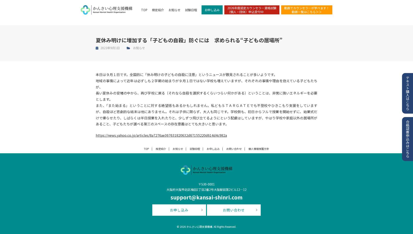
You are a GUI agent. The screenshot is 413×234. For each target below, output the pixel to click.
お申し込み (212, 10)
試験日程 (191, 10)
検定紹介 (158, 10)
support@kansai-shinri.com (206, 197)
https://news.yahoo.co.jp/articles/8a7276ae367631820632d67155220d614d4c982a (161, 135)
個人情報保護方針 (258, 148)
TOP (144, 10)
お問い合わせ (234, 148)
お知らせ (174, 10)
